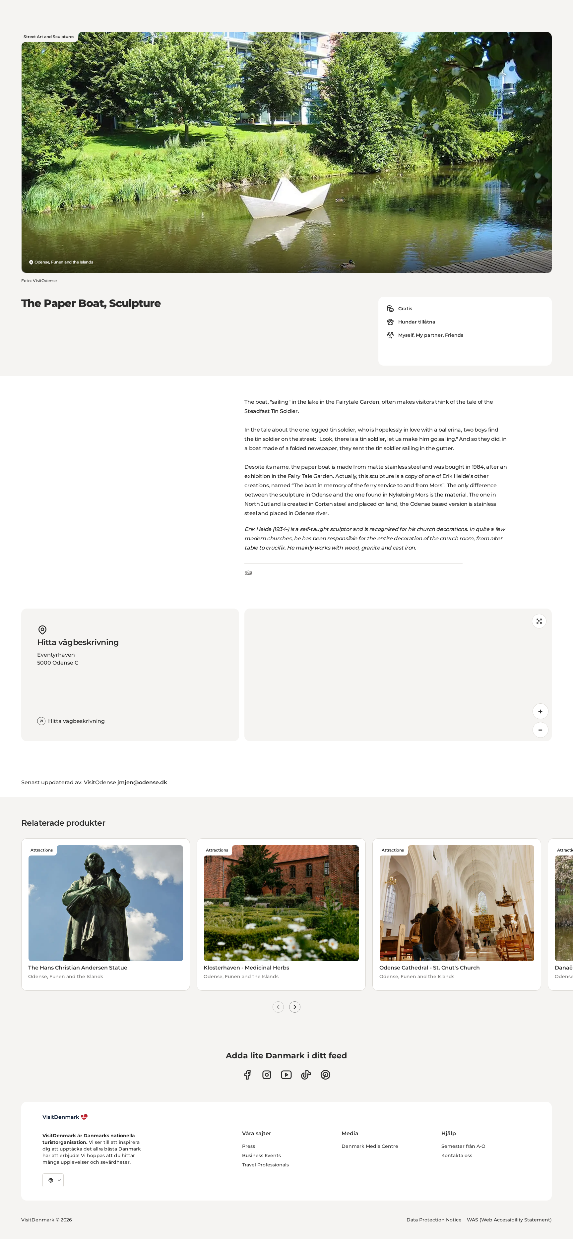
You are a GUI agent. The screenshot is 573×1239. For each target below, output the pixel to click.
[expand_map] (539, 621)
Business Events (261, 1155)
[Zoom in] (540, 711)
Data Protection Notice (434, 1220)
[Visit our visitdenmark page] (286, 1075)
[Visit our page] (267, 1075)
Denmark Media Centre (370, 1146)
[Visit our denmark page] (247, 1075)
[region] (398, 675)
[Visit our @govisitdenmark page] (306, 1075)
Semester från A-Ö (463, 1146)
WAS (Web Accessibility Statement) (509, 1220)
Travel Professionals (265, 1165)
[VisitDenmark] (65, 1117)
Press (248, 1146)
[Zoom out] (540, 730)
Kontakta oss (456, 1155)
